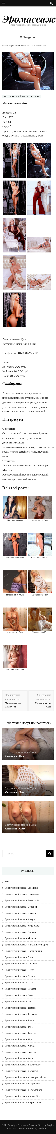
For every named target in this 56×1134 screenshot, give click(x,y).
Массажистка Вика (14, 755)
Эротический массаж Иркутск (21, 919)
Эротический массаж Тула (20, 45)
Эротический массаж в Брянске (21, 1070)
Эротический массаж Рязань (20, 982)
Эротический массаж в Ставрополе (23, 1089)
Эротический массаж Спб (18, 1001)
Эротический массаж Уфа (18, 1039)
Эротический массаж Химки (20, 1045)
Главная (5, 45)
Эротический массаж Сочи (19, 995)
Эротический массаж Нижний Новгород (26, 944)
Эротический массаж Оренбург (21, 963)
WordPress (42, 1128)
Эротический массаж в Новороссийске (25, 1077)
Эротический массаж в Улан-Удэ (22, 1096)
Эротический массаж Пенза (19, 969)
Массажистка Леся (14, 792)
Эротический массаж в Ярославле (23, 1102)
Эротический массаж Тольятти (21, 1014)
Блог (7, 881)
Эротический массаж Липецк (20, 932)
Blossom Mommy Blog (40, 1125)
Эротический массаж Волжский (22, 900)
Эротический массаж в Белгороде (22, 1064)
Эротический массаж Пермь (20, 976)
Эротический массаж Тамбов (20, 1007)
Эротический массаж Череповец (22, 1052)
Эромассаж (28, 18)
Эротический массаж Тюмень (20, 1033)
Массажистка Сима (15, 828)
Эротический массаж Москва (20, 938)
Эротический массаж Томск (19, 1020)
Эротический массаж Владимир (22, 894)
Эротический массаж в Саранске (22, 1083)
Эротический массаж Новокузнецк (23, 950)
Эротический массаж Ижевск (20, 913)
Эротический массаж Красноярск (22, 925)
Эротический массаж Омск (19, 957)
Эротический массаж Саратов (20, 988)
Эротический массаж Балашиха (21, 887)
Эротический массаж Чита (19, 1058)
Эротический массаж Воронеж (21, 906)
